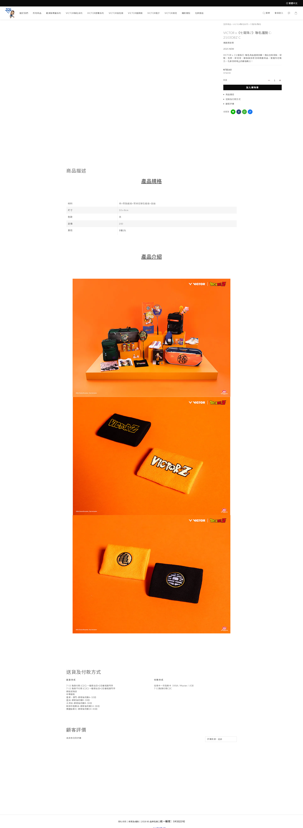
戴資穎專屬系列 (53, 13)
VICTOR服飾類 (135, 13)
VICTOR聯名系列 (74, 13)
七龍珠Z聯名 (255, 24)
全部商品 (227, 24)
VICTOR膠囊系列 (95, 13)
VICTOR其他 (171, 13)
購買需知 (186, 13)
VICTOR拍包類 (116, 13)
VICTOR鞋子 (153, 13)
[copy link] (250, 111)
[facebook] (238, 111)
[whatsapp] (244, 111)
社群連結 (199, 13)
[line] (233, 111)
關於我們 (24, 13)
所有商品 (37, 13)
